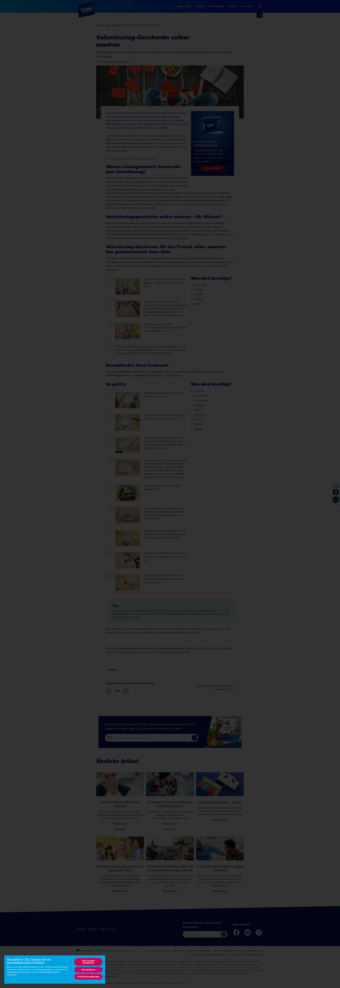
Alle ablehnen (88, 970)
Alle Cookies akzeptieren (88, 962)
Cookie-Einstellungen (88, 977)
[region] (54, 969)
